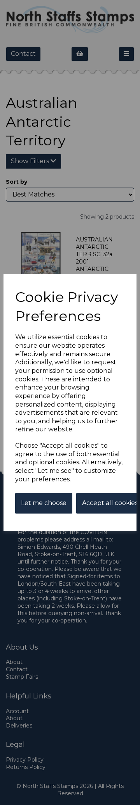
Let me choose (43, 503)
